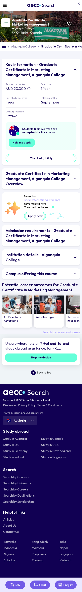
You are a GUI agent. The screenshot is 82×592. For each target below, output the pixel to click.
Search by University (17, 483)
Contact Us (11, 532)
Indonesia (11, 548)
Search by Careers (15, 489)
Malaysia (38, 548)
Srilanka (9, 560)
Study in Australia (15, 439)
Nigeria (9, 554)
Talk (17, 585)
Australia (10, 542)
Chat (42, 585)
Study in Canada (52, 439)
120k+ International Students (42, 200)
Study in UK (11, 445)
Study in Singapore (53, 457)
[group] (17, 312)
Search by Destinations (19, 495)
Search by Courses (16, 477)
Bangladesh (40, 542)
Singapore (67, 554)
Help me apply (22, 142)
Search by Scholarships (18, 502)
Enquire (68, 585)
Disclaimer (9, 405)
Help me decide (41, 357)
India (63, 542)
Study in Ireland (13, 457)
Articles (8, 519)
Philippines (39, 554)
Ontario (22, 32)
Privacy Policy (26, 405)
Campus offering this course (31, 273)
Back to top (44, 372)
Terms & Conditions (49, 405)
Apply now (35, 216)
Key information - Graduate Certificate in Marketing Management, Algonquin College (35, 69)
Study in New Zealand (56, 451)
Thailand (38, 560)
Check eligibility (41, 158)
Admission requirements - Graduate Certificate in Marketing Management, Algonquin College (39, 235)
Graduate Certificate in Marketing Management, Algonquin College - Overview (38, 178)
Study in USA (50, 445)
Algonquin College (23, 28)
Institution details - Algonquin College (33, 257)
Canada (36, 32)
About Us (9, 525)
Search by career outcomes (61, 332)
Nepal (64, 548)
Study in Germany (15, 451)
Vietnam (66, 560)
